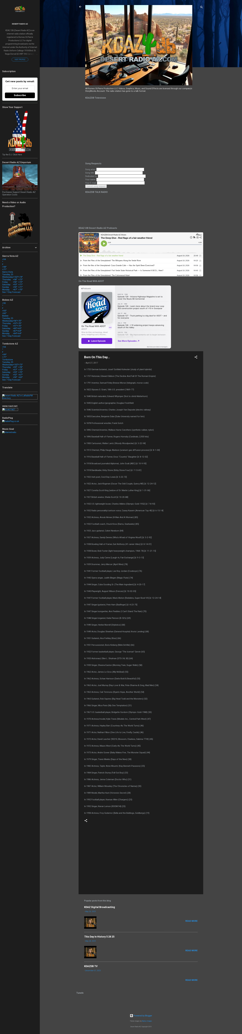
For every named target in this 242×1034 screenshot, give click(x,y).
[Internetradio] (9, 432)
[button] (196, 357)
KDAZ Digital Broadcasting (99, 907)
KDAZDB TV (91, 966)
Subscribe (20, 95)
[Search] (201, 7)
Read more (191, 921)
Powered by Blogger (142, 1015)
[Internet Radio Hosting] (10, 410)
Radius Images (147, 1021)
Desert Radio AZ (20, 24)
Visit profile (20, 59)
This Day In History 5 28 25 (99, 936)
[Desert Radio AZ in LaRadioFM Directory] (20, 398)
